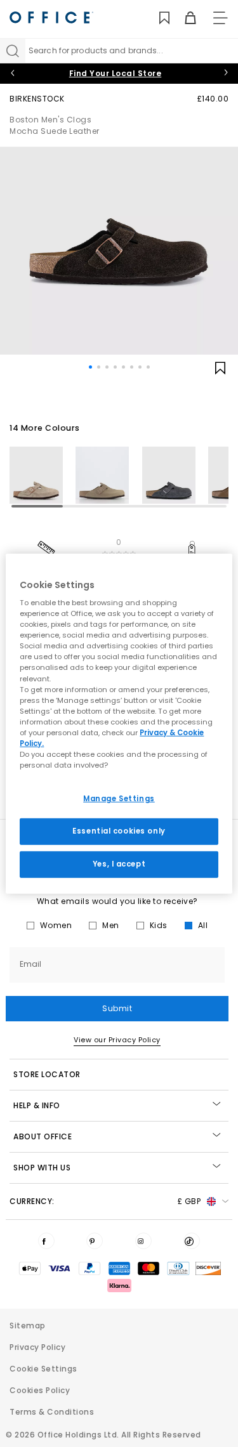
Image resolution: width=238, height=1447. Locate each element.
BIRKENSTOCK (37, 98)
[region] (119, 723)
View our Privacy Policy (117, 1040)
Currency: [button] (105, 1201)
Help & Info (36, 1105)
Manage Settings (119, 799)
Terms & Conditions (52, 1411)
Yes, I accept (119, 864)
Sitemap (28, 1325)
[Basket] (183, 18)
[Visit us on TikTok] (191, 1241)
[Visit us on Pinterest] (94, 1241)
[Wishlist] (157, 18)
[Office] (51, 17)
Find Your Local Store (115, 73)
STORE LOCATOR (47, 1074)
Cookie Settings (43, 1368)
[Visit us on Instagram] (143, 1241)
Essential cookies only (119, 831)
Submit (117, 1008)
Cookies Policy (40, 1390)
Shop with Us (41, 1167)
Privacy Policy (37, 1347)
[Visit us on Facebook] (46, 1241)
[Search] (12, 51)
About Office (42, 1136)
